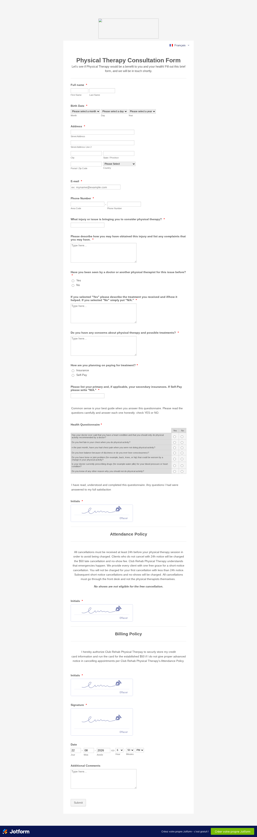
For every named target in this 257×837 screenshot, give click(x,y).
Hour (117, 754)
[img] (102, 510)
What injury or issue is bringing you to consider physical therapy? (118, 219)
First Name (76, 95)
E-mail (76, 181)
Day (103, 115)
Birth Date (79, 105)
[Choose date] (112, 750)
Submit (78, 802)
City (72, 157)
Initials (77, 501)
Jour (73, 755)
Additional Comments (85, 765)
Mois (86, 755)
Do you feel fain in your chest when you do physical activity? (101, 442)
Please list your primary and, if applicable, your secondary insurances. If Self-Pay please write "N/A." (126, 388)
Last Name (94, 95)
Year (130, 115)
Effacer (124, 518)
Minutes (130, 754)
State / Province (111, 157)
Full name (79, 84)
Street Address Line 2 (81, 147)
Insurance (82, 370)
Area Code (76, 208)
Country (107, 168)
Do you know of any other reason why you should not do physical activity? (108, 471)
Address (78, 126)
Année (100, 755)
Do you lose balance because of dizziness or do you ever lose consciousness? (110, 452)
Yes (78, 280)
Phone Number (82, 198)
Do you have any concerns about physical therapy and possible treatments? (125, 332)
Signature (79, 704)
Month (74, 115)
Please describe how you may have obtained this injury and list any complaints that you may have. (128, 238)
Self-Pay (81, 374)
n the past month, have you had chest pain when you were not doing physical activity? (113, 447)
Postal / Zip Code (79, 168)
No (78, 285)
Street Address (78, 136)
